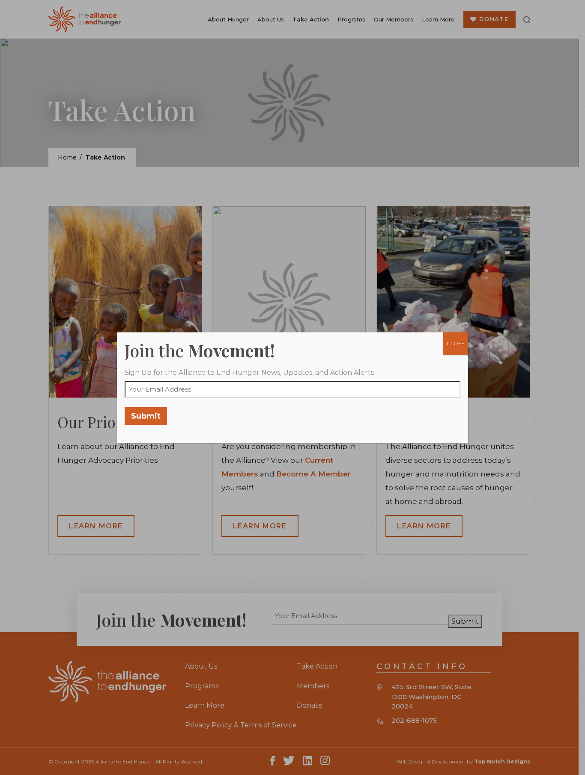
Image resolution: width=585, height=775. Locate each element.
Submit (146, 416)
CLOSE (456, 343)
